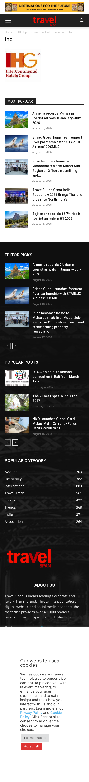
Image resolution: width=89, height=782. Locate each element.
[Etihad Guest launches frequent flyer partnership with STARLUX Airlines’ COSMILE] (16, 143)
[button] (8, 20)
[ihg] (23, 82)
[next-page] (15, 346)
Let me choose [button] (35, 738)
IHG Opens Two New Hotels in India (40, 32)
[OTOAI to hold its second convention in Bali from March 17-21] (17, 378)
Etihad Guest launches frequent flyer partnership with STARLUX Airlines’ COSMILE (57, 142)
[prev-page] (8, 346)
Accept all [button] (31, 746)
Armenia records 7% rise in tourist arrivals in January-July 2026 (56, 118)
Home (9, 32)
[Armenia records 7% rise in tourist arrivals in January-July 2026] (16, 119)
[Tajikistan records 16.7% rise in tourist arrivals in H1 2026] (16, 219)
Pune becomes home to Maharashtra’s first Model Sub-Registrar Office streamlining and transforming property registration (58, 322)
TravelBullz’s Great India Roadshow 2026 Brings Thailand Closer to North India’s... (57, 194)
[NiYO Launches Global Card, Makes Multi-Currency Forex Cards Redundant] (17, 425)
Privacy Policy (31, 713)
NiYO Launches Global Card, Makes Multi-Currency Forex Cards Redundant (55, 423)
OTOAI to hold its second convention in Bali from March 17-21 (56, 376)
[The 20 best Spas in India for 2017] (17, 402)
